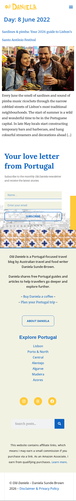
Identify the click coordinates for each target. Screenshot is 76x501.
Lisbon (38, 346)
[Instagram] (24, 401)
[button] (71, 7)
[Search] (59, 424)
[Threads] (38, 401)
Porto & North (38, 352)
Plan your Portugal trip (38, 302)
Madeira (38, 374)
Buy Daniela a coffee (38, 296)
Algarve (38, 368)
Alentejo (38, 363)
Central (38, 357)
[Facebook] (52, 401)
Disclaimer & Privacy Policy (39, 488)
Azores (38, 380)
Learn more (59, 462)
